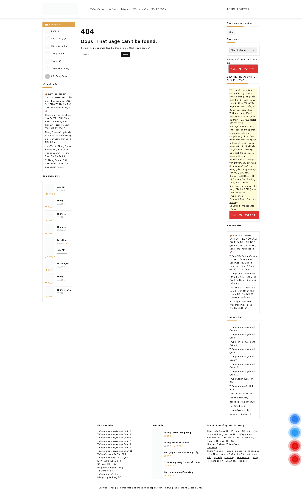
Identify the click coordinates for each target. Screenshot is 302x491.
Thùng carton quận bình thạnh (112, 457)
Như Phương (243, 457)
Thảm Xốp (246, 454)
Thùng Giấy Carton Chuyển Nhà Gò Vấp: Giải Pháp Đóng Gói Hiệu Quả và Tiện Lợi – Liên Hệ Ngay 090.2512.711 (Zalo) (58, 121)
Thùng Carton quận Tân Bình (111, 454)
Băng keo (56, 31)
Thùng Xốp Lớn (215, 451)
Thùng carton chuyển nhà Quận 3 (114, 431)
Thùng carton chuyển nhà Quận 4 (114, 434)
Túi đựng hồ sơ (237, 406)
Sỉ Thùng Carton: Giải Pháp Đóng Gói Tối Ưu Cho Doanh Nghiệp (56, 163)
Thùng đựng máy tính (240, 410)
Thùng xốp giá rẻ (233, 451)
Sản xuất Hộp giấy (238, 398)
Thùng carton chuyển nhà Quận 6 (114, 438)
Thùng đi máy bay (60, 69)
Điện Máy (229, 457)
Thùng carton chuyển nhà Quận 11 (114, 451)
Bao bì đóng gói (59, 38)
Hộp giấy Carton (59, 46)
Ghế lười (233, 454)
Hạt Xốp (218, 457)
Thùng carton (57, 53)
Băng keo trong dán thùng (242, 402)
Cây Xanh (212, 447)
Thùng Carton (233, 444)
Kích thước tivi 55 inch (241, 393)
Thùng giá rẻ (57, 61)
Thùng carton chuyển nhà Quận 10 (114, 447)
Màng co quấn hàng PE (241, 414)
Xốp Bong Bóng (59, 76)
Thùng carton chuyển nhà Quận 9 (114, 444)
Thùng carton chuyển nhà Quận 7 (114, 441)
